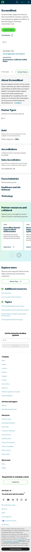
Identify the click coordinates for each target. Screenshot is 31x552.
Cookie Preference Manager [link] (11, 541)
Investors (4, 380)
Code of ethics (6, 384)
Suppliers (4, 376)
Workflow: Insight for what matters (11, 392)
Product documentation (8, 442)
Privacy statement (6, 517)
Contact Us (15, 482)
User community (6, 434)
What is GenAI (5, 454)
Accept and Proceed (15, 549)
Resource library (6, 450)
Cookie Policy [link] (21, 539)
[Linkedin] (13, 499)
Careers (4, 364)
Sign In (3, 464)
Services (4, 405)
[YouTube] (8, 499)
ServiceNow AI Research (8, 423)
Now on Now (5, 427)
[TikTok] (26, 499)
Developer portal (6, 438)
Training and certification (8, 431)
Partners (4, 372)
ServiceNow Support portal (9, 409)
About (3, 360)
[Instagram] (21, 499)
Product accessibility (7, 446)
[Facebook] (17, 499)
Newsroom (5, 388)
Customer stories (6, 419)
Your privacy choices (10, 520)
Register (4, 468)
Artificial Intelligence (7, 395)
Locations (4, 368)
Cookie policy (5, 524)
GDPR (3, 513)
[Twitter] (3, 499)
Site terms (4, 509)
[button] (17, 2)
